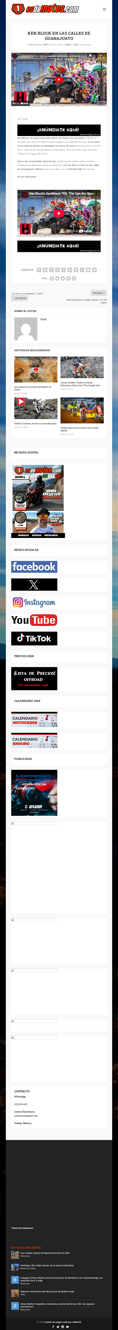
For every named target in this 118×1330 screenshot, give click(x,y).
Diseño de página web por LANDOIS (63, 1322)
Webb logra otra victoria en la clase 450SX (80, 429)
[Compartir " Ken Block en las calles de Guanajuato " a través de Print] (94, 270)
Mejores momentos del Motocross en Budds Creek (47, 1291)
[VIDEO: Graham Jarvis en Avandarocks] (35, 408)
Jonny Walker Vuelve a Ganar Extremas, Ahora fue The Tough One (80, 384)
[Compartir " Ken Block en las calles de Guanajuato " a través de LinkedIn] (70, 270)
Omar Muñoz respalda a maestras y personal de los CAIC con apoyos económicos (57, 1305)
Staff (45, 44)
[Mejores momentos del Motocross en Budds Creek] (15, 1293)
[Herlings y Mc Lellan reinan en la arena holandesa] (15, 1267)
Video (68, 44)
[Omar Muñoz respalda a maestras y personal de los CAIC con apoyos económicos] (15, 1306)
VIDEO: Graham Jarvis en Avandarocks (35, 423)
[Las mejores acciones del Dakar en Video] (35, 369)
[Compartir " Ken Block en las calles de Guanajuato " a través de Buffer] (76, 270)
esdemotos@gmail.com (26, 1115)
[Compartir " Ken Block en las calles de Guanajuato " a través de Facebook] (39, 270)
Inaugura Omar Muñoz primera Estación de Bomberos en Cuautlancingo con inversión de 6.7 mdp (61, 1279)
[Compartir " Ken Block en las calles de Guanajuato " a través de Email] (88, 270)
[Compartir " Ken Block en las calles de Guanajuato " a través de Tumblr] (57, 270)
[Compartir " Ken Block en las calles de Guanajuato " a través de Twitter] (45, 270)
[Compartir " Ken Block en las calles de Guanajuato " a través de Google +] (51, 270)
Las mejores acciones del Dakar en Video (32, 388)
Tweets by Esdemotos (22, 1227)
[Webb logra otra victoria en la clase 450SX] (82, 410)
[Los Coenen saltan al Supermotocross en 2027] (15, 1255)
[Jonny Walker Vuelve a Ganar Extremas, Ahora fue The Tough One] (82, 367)
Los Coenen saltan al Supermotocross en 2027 (45, 1252)
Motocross (25, 1256)
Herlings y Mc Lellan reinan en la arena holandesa (47, 1265)
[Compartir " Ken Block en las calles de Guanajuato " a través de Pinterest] (64, 270)
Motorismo (25, 1283)
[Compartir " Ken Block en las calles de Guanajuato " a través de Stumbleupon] (82, 270)
